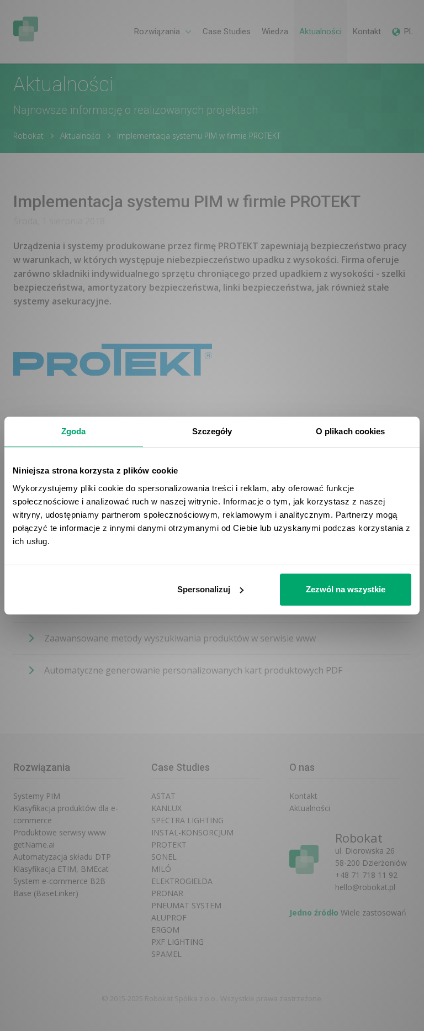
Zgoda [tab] (73, 431)
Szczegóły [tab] (212, 431)
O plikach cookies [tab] (350, 431)
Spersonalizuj (203, 589)
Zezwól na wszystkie (345, 589)
